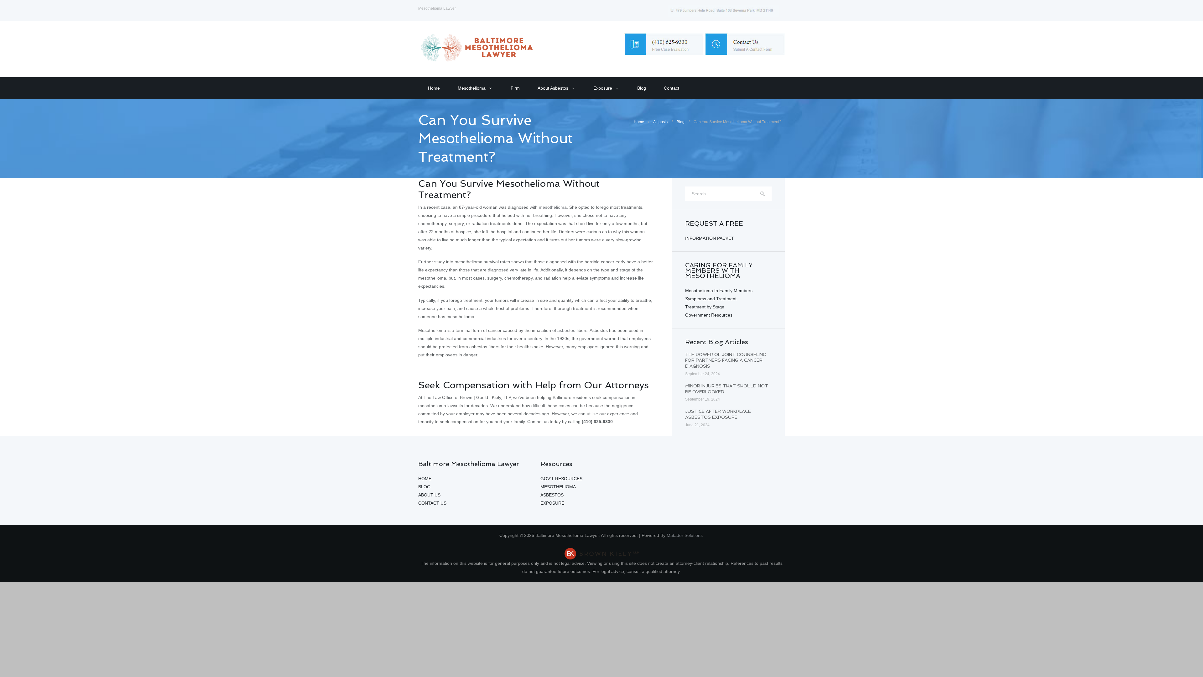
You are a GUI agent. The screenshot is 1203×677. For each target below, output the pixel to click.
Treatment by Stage (704, 306)
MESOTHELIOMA (558, 486)
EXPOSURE (552, 503)
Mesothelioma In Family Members (719, 290)
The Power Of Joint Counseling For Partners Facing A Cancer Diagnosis (725, 360)
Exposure (602, 88)
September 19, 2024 (702, 399)
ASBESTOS (552, 494)
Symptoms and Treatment (711, 298)
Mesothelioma (472, 88)
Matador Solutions (685, 535)
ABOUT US (429, 494)
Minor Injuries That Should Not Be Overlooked (726, 388)
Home (434, 88)
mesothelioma (553, 207)
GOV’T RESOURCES (561, 478)
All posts (660, 122)
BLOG (424, 486)
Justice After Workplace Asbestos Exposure (718, 414)
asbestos (566, 330)
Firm (515, 88)
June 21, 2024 (697, 425)
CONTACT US (432, 503)
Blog (641, 88)
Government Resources (708, 315)
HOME (424, 478)
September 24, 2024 (702, 374)
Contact (671, 88)
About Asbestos (553, 88)
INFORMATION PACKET (709, 238)
